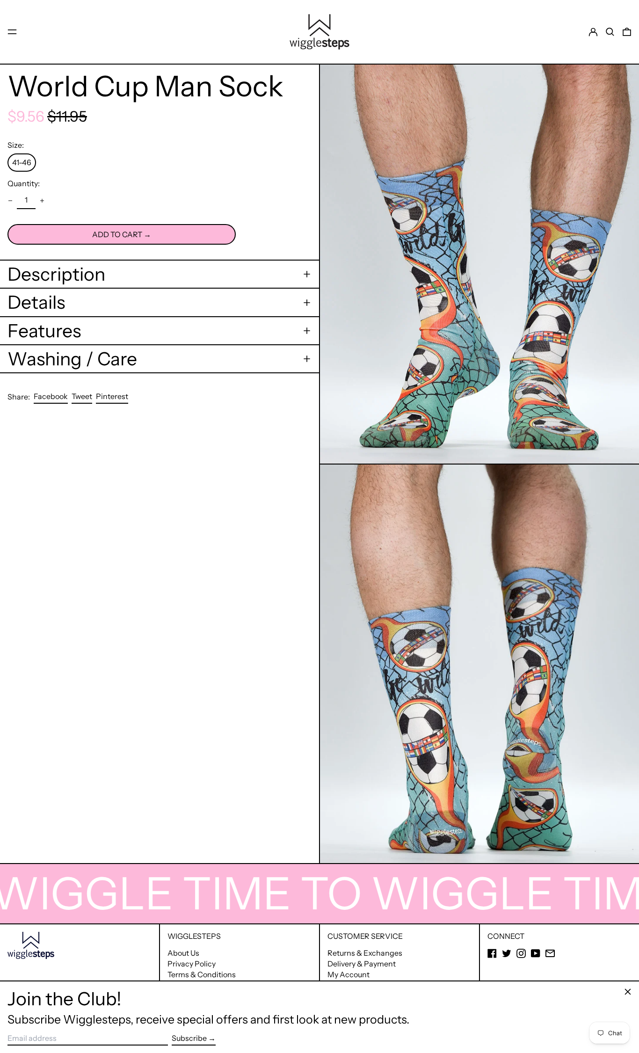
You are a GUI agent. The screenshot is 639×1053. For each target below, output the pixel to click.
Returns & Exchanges (364, 953)
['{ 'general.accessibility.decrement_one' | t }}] (10, 200)
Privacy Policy (191, 963)
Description (56, 274)
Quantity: (23, 183)
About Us (183, 953)
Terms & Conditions (201, 974)
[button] (610, 31)
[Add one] (42, 200)
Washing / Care (72, 359)
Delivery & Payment (361, 963)
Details (36, 302)
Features (44, 331)
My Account (348, 974)
